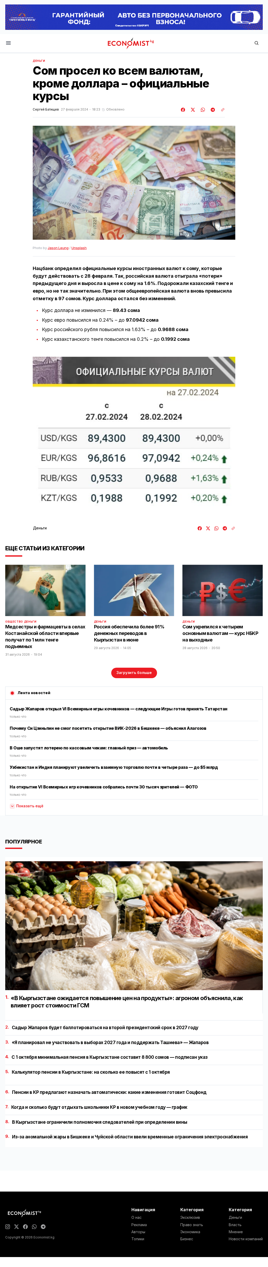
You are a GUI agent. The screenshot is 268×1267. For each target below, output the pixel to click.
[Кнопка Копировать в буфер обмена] (221, 110)
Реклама (139, 1225)
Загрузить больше (134, 672)
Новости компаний (246, 1239)
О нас (136, 1217)
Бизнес (186, 1239)
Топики (137, 1239)
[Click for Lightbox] (134, 435)
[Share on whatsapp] (202, 110)
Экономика (190, 1232)
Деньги (39, 60)
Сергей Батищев (46, 109)
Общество (14, 621)
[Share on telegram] (212, 110)
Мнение (236, 1232)
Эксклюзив (190, 1217)
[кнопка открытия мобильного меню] (8, 43)
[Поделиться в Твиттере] (192, 110)
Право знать (191, 1225)
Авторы (138, 1232)
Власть (235, 1225)
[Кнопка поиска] (256, 43)
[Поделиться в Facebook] (183, 110)
